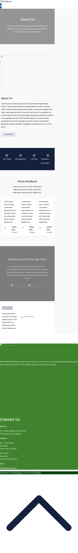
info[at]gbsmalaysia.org (8, 468)
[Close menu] (1, 7)
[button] (22, 317)
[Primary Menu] (1, 4)
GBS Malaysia (18, 473)
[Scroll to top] (39, 551)
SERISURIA (37, 473)
